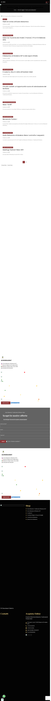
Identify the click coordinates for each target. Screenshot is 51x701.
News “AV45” (7, 105)
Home (15, 9)
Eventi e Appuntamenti (7, 35)
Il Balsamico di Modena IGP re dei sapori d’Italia (20, 56)
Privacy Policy (4, 165)
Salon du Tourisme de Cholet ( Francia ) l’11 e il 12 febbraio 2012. (24, 39)
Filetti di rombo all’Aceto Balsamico (16, 22)
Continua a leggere (7, 29)
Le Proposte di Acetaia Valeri (9, 102)
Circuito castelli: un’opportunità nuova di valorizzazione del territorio (24, 87)
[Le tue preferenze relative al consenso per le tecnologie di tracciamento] (2, 699)
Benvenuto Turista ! (10, 119)
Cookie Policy (10, 165)
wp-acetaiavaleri (13, 24)
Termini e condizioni (15, 441)
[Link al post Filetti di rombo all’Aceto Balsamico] (25, 16)
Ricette (4, 19)
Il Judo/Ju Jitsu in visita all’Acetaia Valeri (18, 72)
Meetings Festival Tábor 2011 (13, 150)
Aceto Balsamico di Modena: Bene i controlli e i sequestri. (23, 135)
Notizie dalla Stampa (7, 53)
